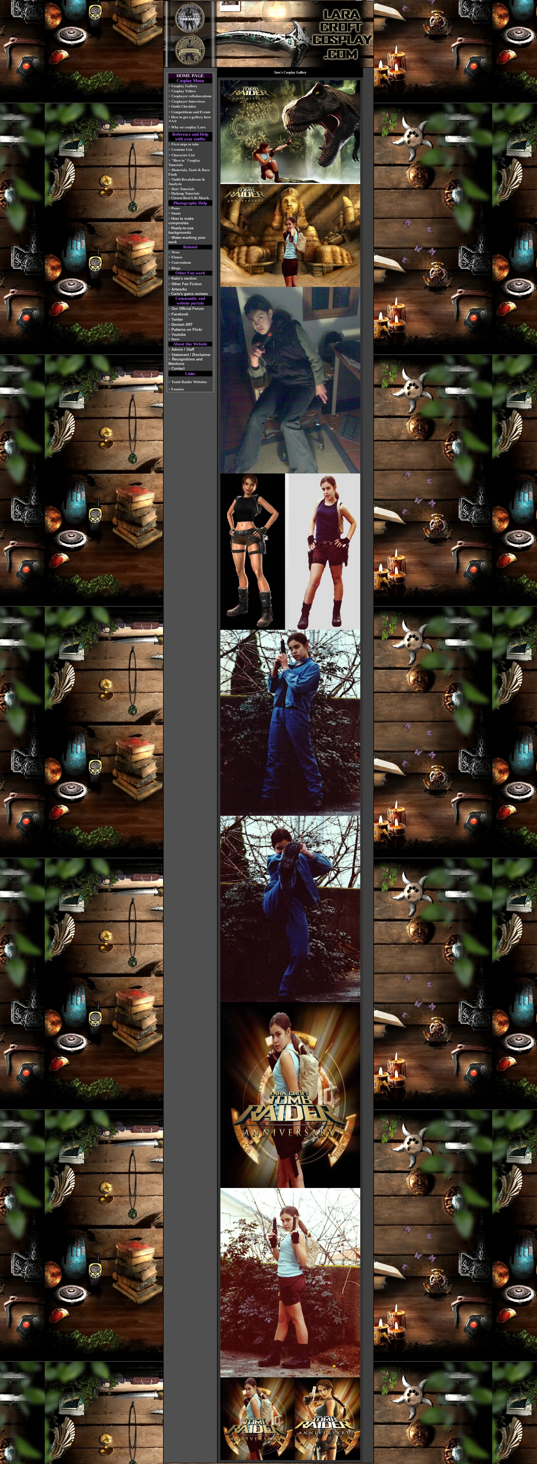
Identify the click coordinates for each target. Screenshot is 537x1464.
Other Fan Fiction (186, 284)
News (175, 252)
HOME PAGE (190, 75)
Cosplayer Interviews (188, 101)
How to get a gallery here (191, 117)
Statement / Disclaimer (191, 355)
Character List (183, 155)
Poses (175, 208)
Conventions (181, 262)
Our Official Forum (187, 309)
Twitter (177, 319)
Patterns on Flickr (186, 329)
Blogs (175, 268)
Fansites (177, 389)
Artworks (179, 289)
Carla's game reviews (189, 294)
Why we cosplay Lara (188, 127)
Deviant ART (182, 324)
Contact (178, 368)
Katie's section (184, 278)
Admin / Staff (182, 349)
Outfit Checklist (183, 106)
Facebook (179, 314)
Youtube (178, 335)
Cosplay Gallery (184, 86)
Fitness (176, 257)
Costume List (181, 149)
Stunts (176, 213)
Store (175, 339)
